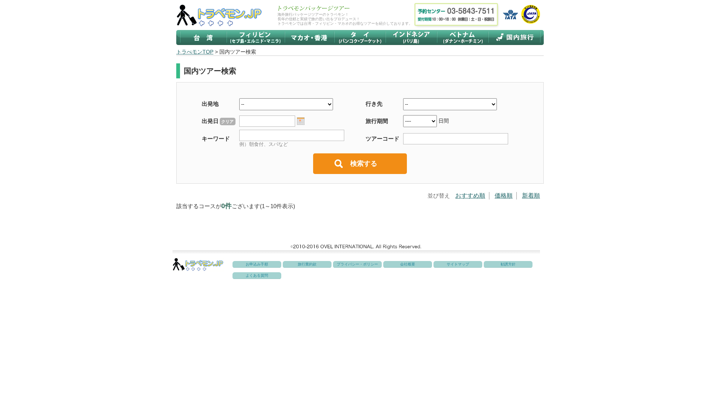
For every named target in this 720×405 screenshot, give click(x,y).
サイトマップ (458, 264)
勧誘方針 (508, 264)
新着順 (531, 195)
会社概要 (407, 264)
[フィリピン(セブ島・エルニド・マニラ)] (255, 37)
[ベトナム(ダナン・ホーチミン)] (462, 37)
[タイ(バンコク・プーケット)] (360, 37)
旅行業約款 (307, 264)
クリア (227, 121)
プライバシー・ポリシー (357, 264)
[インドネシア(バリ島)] (411, 37)
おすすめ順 (470, 195)
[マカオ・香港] (309, 37)
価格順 (504, 195)
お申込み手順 (257, 264)
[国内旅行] (514, 37)
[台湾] (203, 37)
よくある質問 (257, 275)
